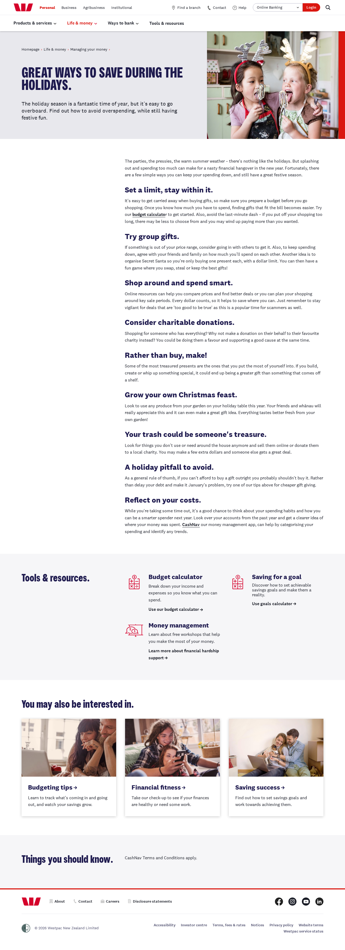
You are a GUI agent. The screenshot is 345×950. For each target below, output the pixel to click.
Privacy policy (281, 925)
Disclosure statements (152, 901)
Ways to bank (121, 23)
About (59, 901)
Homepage (30, 49)
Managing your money (88, 49)
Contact (219, 7)
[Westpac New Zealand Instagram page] (292, 902)
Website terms (311, 925)
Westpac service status (303, 931)
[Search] (328, 7)
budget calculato (148, 214)
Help (242, 7)
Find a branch (189, 7)
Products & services (32, 23)
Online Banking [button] (269, 7)
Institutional (121, 7)
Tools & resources (166, 23)
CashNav (191, 524)
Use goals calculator (272, 604)
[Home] (23, 7)
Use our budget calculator (174, 609)
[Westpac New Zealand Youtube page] (306, 902)
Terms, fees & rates (229, 925)
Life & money (80, 23)
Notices (257, 925)
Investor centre (194, 925)
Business (69, 7)
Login (311, 7)
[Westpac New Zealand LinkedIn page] (319, 902)
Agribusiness (94, 7)
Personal (47, 7)
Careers (112, 901)
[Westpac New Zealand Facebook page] (279, 902)
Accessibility (164, 925)
